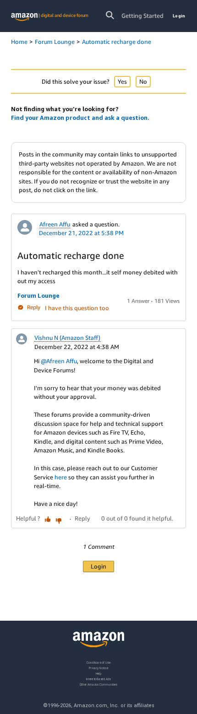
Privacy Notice (98, 667)
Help (99, 673)
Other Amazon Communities (98, 684)
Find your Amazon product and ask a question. (80, 117)
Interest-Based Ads (98, 678)
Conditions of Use (98, 662)
